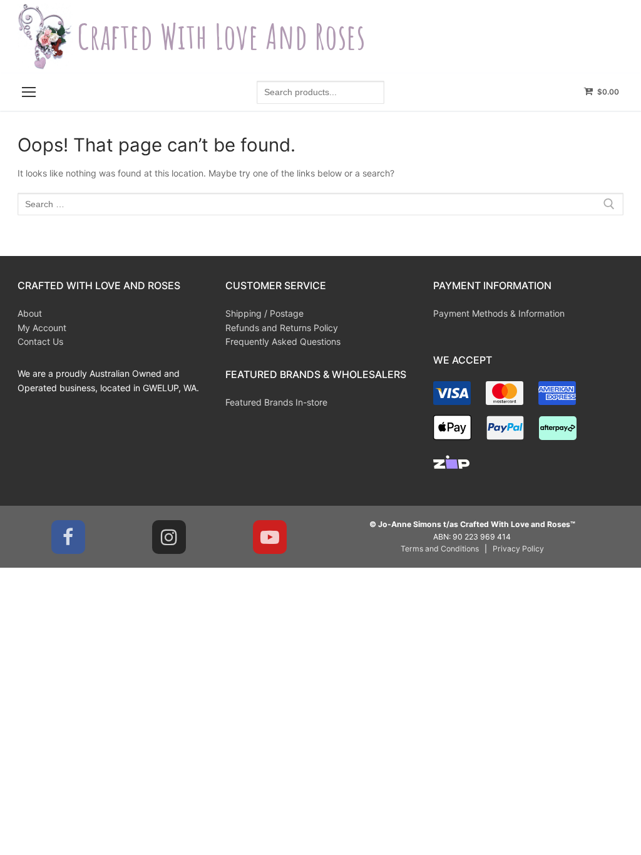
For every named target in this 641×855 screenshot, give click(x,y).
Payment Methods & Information (499, 313)
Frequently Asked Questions (283, 341)
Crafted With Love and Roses (221, 37)
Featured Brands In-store (276, 402)
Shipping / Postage (264, 313)
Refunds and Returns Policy (281, 327)
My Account (42, 327)
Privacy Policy (518, 548)
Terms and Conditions (440, 548)
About (30, 313)
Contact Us (40, 341)
